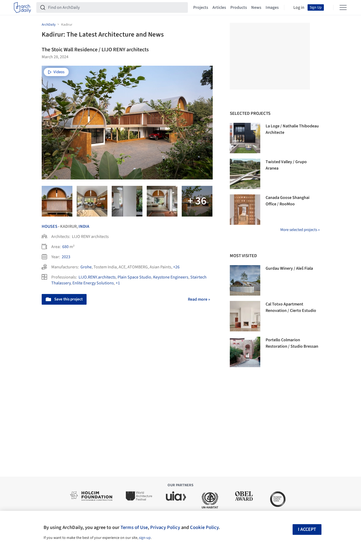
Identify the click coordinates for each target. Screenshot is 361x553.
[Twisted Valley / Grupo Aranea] (245, 174)
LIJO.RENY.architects (97, 277)
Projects (200, 7)
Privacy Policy (165, 527)
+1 (118, 283)
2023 (66, 257)
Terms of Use (134, 527)
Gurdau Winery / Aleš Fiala (289, 268)
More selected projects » (300, 230)
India (84, 226)
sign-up (145, 537)
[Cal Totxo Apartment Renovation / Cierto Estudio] (245, 316)
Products (238, 7)
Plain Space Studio (134, 277)
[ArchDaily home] (22, 7)
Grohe (86, 267)
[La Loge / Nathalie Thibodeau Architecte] (245, 138)
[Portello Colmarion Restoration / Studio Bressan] (245, 352)
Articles (219, 7)
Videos (58, 72)
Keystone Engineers (170, 277)
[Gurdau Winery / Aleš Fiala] (245, 280)
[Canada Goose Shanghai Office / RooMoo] (245, 209)
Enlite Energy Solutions (93, 283)
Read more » (199, 299)
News (256, 7)
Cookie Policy (204, 527)
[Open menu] (343, 7)
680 (65, 247)
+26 (176, 267)
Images (272, 7)
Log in (298, 7)
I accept (307, 529)
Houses (49, 226)
